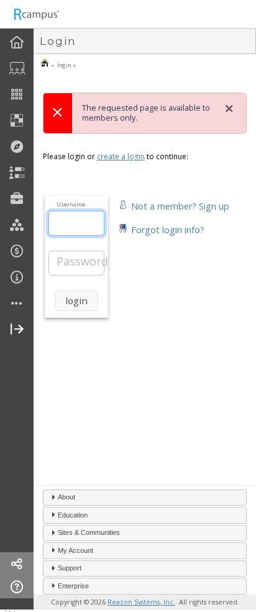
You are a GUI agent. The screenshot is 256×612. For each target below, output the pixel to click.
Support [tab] (69, 568)
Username (71, 204)
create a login (121, 156)
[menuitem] (17, 42)
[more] (17, 303)
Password (82, 261)
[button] (173, 205)
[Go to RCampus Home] (36, 14)
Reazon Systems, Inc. (141, 602)
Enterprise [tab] (73, 586)
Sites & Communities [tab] (89, 532)
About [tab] (66, 497)
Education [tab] (73, 515)
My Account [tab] (75, 550)
